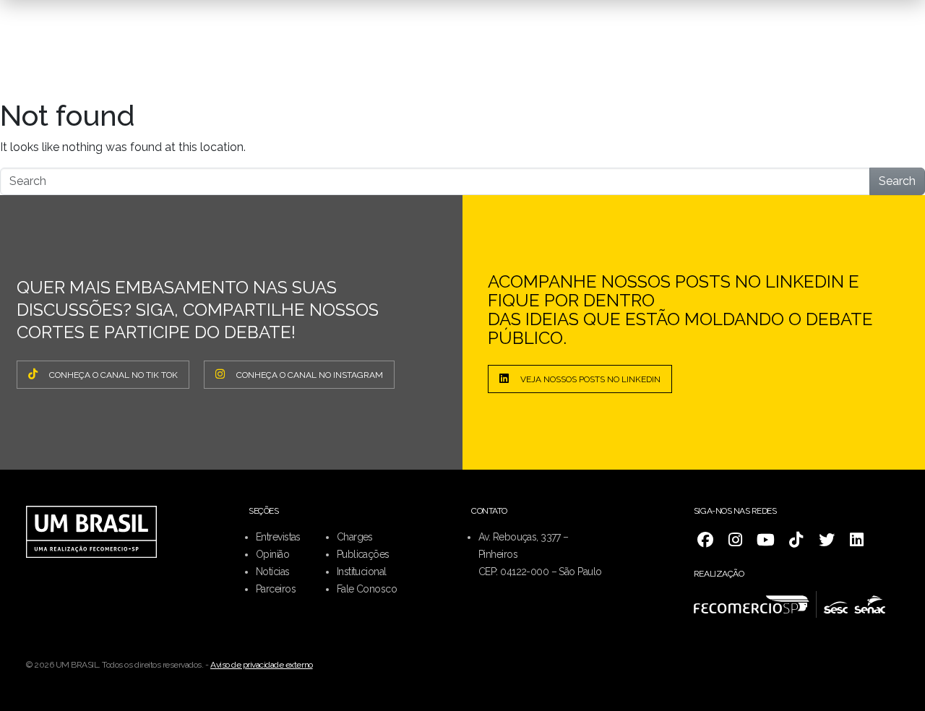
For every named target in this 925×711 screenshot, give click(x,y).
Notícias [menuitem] (273, 571)
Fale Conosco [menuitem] (367, 589)
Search (897, 181)
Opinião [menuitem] (272, 554)
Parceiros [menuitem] (276, 589)
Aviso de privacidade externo (261, 665)
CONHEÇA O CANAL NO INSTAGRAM (309, 375)
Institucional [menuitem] (362, 571)
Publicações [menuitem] (363, 554)
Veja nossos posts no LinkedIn (590, 379)
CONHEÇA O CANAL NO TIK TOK (113, 375)
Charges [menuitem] (355, 537)
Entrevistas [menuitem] (278, 537)
